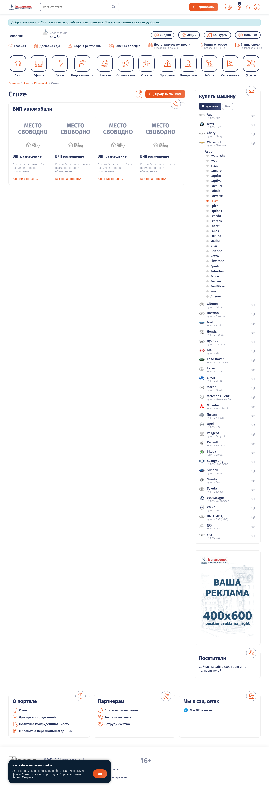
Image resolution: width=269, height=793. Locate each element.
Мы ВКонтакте (201, 710)
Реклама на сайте (117, 717)
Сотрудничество (117, 724)
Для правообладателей (37, 717)
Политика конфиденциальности (44, 724)
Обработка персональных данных (46, 731)
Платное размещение (121, 710)
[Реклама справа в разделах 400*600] (227, 598)
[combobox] (79, 7)
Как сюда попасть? (25, 179)
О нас (23, 710)
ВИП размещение (27, 156)
